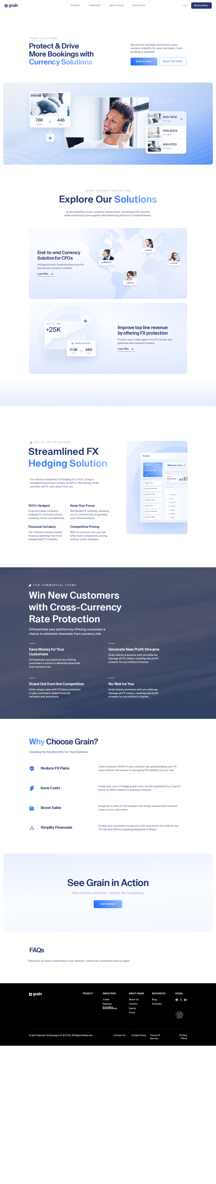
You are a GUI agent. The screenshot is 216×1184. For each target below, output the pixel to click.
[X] (181, 999)
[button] (95, 5)
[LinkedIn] (185, 999)
